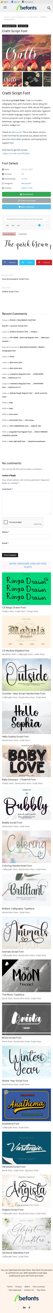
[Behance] (24, 1307)
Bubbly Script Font (12, 822)
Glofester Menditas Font (15, 1252)
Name (5, 532)
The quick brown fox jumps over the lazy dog (28, 244)
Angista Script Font (13, 1209)
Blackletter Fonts (9, 654)
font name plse (16, 362)
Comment (7, 489)
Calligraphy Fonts (9, 26)
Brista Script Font (11, 1037)
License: (8, 188)
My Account (29, 2)
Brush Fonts (7, 998)
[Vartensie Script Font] (26, 1148)
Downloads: (10, 178)
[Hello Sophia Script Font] (26, 717)
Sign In (5, 2)
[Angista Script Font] (26, 1191)
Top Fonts (41, 1290)
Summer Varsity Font (18, 326)
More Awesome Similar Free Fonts (27, 565)
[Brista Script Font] (26, 1019)
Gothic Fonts (39, 654)
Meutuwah (17, 132)
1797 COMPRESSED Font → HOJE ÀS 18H (25, 426)
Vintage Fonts (32, 611)
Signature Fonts (32, 1170)
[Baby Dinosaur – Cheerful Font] (26, 760)
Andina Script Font (10, 291)
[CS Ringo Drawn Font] (26, 588)
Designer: (8, 183)
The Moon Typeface (13, 994)
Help (11, 402)
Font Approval (15, 1290)
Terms (10, 1286)
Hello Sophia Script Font (15, 736)
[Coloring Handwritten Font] (26, 847)
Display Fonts (8, 611)
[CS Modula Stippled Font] (26, 631)
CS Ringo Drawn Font (14, 607)
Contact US (29, 1290)
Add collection (27, 206)
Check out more (28, 200)
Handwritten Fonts (26, 697)
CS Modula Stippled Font (15, 650)
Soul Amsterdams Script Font (15, 279)
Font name (13, 414)
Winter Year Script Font (15, 1080)
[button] (49, 9)
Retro (12, 356)
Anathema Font (10, 1123)
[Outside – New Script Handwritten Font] (26, 674)
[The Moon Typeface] (26, 975)
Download (28, 194)
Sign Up (15, 2)
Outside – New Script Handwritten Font (23, 693)
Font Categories (18, 17)
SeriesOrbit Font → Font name (21, 420)
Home (6, 17)
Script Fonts (33, 17)
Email (5, 543)
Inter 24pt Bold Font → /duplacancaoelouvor (27, 441)
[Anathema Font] (26, 1105)
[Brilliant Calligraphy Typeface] (26, 889)
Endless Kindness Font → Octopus (23, 331)
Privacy (18, 1286)
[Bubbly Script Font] (26, 803)
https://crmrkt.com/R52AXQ (16, 153)
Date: (6, 169)
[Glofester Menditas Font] (26, 1234)
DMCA (27, 1286)
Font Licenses (39, 1286)
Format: (8, 174)
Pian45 (5, 326)
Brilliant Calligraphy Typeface (18, 908)
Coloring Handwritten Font (17, 865)
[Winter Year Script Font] (26, 1062)
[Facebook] (29, 1307)
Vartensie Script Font (14, 1166)
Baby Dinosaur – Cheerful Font (19, 779)
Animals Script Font (13, 951)
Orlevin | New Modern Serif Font (23, 320)
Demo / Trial (26, 188)
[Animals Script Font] (26, 933)
